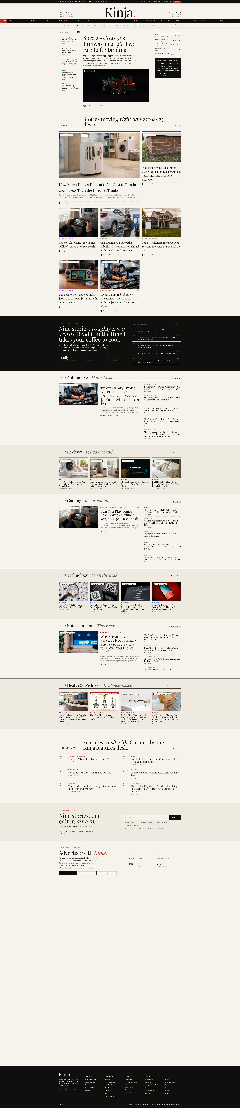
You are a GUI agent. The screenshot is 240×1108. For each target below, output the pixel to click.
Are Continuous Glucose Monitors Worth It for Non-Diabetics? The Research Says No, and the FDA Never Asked (166, 718)
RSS (75, 1089)
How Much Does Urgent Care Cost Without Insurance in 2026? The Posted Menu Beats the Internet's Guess (70, 62)
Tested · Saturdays (162, 822)
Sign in (169, 12)
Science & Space (90, 1085)
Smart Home (129, 1087)
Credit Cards (149, 1079)
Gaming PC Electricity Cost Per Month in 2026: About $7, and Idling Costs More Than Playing (162, 522)
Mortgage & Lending (151, 1085)
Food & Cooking (110, 1082)
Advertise (177, 1)
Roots (167, 1090)
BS (71, 1089)
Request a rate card (68, 873)
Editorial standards (87, 873)
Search (167, 1)
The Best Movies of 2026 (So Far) (157, 669)
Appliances (128, 1090)
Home (127, 1076)
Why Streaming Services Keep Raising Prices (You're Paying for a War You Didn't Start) (118, 644)
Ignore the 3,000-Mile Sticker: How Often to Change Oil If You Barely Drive (162, 398)
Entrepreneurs (149, 1090)
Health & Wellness (110, 1085)
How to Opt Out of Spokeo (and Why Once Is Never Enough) (72, 606)
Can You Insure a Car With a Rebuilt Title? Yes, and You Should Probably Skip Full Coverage (119, 246)
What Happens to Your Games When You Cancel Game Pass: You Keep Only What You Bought (162, 546)
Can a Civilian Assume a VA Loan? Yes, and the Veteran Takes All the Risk (161, 246)
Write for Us (144, 1104)
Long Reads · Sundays (131, 825)
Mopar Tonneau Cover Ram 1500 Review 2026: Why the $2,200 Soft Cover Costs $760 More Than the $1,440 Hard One (162, 434)
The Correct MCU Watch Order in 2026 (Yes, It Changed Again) (162, 660)
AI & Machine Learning (92, 1079)
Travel (107, 1088)
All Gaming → (177, 501)
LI (68, 1089)
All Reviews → (177, 452)
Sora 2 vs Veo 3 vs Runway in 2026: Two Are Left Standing (109, 43)
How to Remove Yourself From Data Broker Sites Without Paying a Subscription (104, 607)
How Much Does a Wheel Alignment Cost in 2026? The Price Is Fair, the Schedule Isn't (162, 387)
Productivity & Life (110, 1096)
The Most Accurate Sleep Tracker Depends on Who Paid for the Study (134, 484)
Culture (107, 1079)
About (130, 1104)
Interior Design (129, 1093)
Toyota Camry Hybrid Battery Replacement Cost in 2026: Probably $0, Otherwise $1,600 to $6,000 (119, 395)
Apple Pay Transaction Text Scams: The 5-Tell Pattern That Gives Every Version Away (165, 607)
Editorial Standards (168, 1104)
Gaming (87, 1090)
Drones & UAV (89, 1088)
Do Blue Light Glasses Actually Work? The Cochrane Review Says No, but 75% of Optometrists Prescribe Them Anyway (135, 718)
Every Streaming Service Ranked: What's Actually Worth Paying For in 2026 (161, 649)
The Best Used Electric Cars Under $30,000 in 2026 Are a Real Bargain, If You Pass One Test (162, 421)
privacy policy (157, 828)
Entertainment (109, 1076)
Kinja (120, 11)
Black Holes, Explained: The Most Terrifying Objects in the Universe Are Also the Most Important (154, 788)
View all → (178, 125)
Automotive (168, 1085)
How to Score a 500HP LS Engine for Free (89, 772)
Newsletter (157, 1)
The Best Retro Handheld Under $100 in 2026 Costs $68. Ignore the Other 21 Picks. (78, 298)
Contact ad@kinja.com (107, 873)
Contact (136, 1104)
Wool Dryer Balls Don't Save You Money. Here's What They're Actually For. (72, 484)
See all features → (175, 749)
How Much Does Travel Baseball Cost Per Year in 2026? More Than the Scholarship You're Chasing (70, 75)
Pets (106, 1093)
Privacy (152, 1104)
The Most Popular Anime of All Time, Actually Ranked (154, 774)
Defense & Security (171, 1082)
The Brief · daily (130, 822)
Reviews (161, 25)
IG (64, 1089)
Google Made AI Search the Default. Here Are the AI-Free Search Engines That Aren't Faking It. (133, 608)
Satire (167, 1093)
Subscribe (177, 12)
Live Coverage (146, 1)
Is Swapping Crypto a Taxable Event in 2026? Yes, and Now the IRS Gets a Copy (70, 39)
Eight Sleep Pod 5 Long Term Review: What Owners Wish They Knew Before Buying (165, 484)
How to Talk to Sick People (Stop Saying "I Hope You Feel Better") (152, 760)
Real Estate (128, 1079)
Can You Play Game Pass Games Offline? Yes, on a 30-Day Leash (119, 514)
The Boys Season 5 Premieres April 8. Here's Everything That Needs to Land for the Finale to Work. (162, 637)
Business (147, 1088)
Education (108, 1090)
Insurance (148, 1082)
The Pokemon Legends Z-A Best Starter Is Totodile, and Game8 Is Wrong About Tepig (162, 558)
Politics (167, 1076)
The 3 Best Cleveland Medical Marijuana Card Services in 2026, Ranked (104, 717)
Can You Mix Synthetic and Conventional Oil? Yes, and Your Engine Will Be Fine (161, 409)
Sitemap (178, 1104)
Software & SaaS (90, 1082)
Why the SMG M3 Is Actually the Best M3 (89, 759)
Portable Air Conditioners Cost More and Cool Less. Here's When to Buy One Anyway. (103, 484)
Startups (147, 1093)
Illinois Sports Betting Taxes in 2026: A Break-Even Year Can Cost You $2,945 (70, 50)
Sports (167, 1079)
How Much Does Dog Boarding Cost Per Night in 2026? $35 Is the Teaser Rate (70, 86)
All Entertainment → (175, 626)
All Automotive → (176, 378)
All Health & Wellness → (173, 686)
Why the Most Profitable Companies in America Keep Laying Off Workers (93, 787)
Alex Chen (90, 106)
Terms (158, 1104)
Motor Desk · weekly (145, 822)
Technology (88, 1076)
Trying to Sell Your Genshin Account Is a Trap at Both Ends (161, 534)
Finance (147, 1076)
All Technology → (176, 575)
